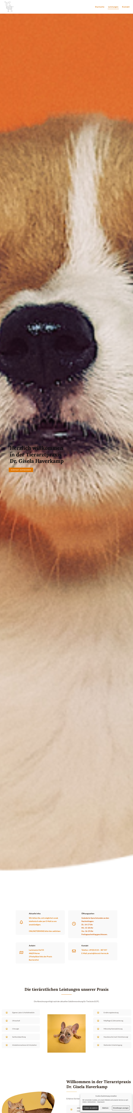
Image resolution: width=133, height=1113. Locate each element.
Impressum (101, 1102)
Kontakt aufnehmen (21, 470)
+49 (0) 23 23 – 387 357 (98, 950)
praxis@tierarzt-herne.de (98, 953)
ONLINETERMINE (36, 931)
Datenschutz (91, 1102)
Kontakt (126, 7)
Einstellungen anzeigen (121, 1108)
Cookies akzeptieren (90, 1108)
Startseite (99, 7)
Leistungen (113, 7)
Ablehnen (105, 1108)
